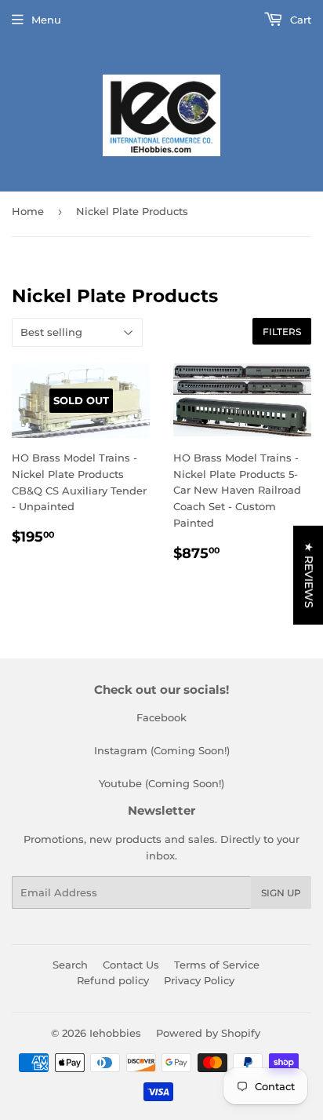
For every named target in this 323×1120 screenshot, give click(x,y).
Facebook (161, 717)
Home (28, 211)
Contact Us (131, 964)
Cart (299, 19)
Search (70, 964)
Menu (46, 19)
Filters (282, 331)
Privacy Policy (199, 980)
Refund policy (113, 980)
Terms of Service (216, 964)
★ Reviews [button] (309, 574)
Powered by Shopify (208, 1033)
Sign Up (281, 893)
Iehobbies (115, 1033)
